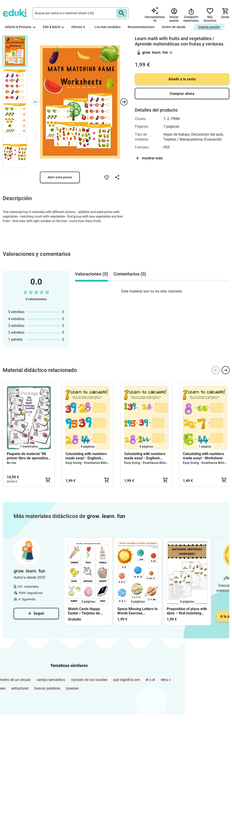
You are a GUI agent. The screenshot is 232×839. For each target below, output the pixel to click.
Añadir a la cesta (182, 79)
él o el (150, 680)
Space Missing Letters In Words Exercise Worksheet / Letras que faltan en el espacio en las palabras (137, 611)
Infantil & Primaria (18, 27)
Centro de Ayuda (174, 27)
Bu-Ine (11, 463)
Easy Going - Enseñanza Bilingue (89, 463)
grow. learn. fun (155, 52)
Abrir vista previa (60, 177)
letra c (166, 680)
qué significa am (126, 680)
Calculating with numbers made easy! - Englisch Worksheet (86, 456)
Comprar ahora (182, 93)
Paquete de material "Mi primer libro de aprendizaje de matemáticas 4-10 (29, 456)
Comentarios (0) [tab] (130, 274)
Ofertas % (78, 27)
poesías (72, 688)
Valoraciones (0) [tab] (91, 274)
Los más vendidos (108, 27)
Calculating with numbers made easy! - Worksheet (203, 456)
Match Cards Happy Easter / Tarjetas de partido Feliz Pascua (84, 611)
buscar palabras (47, 688)
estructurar (20, 688)
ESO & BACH (51, 27)
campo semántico (50, 680)
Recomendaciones (141, 27)
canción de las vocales (89, 680)
